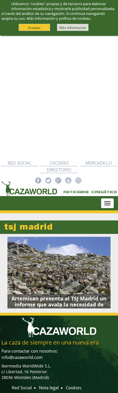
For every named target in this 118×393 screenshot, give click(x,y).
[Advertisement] (59, 97)
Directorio (59, 170)
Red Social (20, 163)
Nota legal (49, 387)
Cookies (73, 387)
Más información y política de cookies (58, 18)
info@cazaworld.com (22, 357)
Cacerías (59, 163)
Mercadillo (98, 163)
